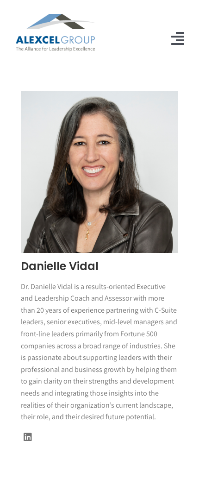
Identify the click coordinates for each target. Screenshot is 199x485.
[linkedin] (28, 437)
